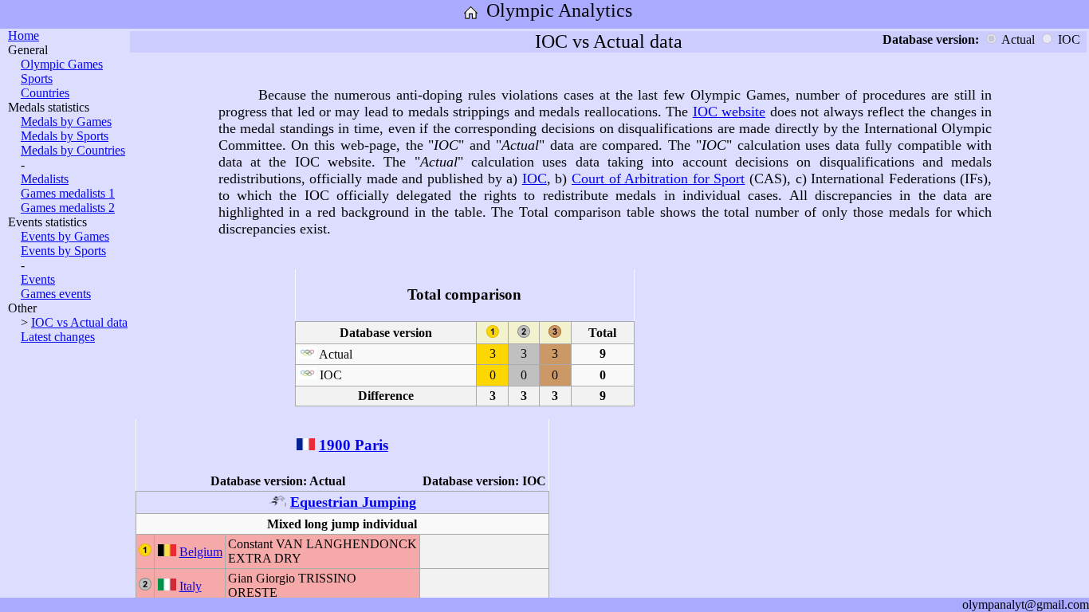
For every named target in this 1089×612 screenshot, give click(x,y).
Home (23, 35)
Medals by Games (66, 121)
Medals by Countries (73, 150)
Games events (56, 293)
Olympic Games (62, 64)
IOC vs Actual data (79, 322)
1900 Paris (353, 445)
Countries (45, 93)
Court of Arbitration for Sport (658, 178)
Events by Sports (63, 250)
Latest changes (58, 336)
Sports (37, 78)
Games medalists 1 (68, 193)
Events (38, 279)
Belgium (200, 552)
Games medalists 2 (68, 207)
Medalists (45, 179)
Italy (190, 586)
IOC (534, 178)
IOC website (729, 112)
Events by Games (65, 236)
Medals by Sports (64, 136)
